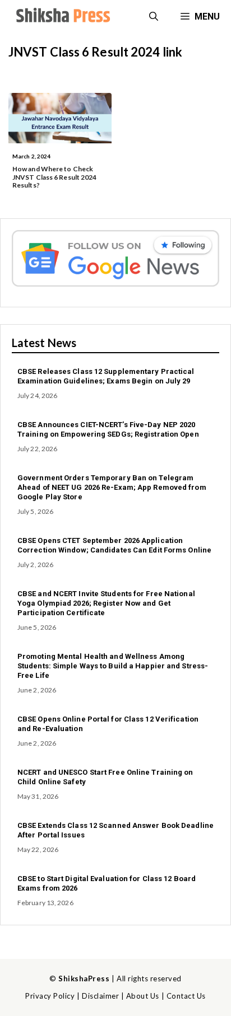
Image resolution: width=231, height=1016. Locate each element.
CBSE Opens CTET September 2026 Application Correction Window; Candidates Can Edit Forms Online (114, 545)
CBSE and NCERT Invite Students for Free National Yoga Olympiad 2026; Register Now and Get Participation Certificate (106, 603)
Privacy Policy (50, 995)
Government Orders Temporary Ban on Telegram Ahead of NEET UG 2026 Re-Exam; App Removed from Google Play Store (111, 487)
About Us (142, 995)
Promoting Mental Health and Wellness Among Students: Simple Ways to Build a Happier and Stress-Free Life (112, 666)
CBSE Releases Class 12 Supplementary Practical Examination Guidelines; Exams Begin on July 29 (106, 376)
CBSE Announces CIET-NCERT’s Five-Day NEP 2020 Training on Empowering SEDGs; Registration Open (108, 429)
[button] (153, 17)
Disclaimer (100, 995)
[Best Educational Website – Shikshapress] (62, 17)
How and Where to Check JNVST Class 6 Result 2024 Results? (54, 177)
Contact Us (186, 995)
